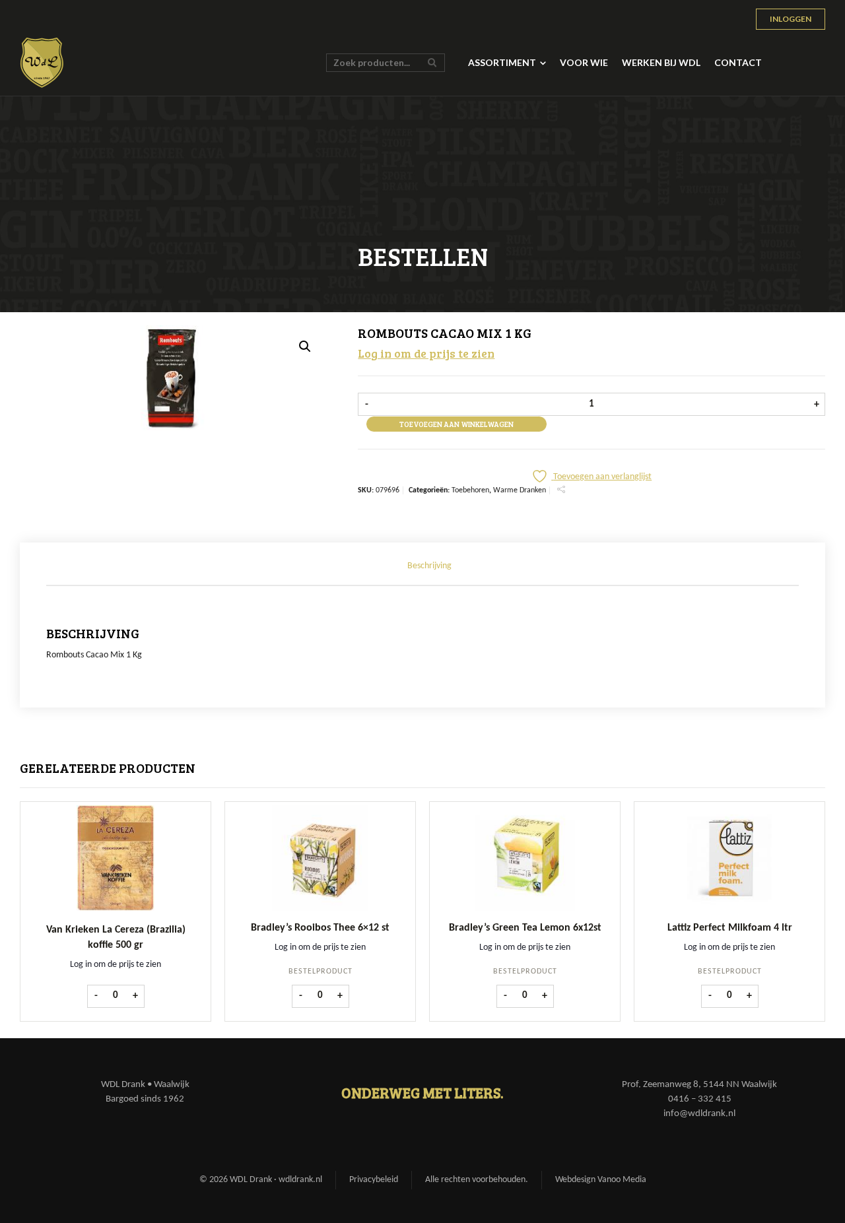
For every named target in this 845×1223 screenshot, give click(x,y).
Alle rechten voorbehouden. (476, 1180)
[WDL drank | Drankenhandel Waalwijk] (42, 63)
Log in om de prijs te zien (426, 353)
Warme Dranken (519, 490)
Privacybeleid (373, 1180)
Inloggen (790, 19)
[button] (305, 346)
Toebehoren (470, 490)
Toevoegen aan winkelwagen (456, 424)
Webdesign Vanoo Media (600, 1180)
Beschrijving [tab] (429, 566)
